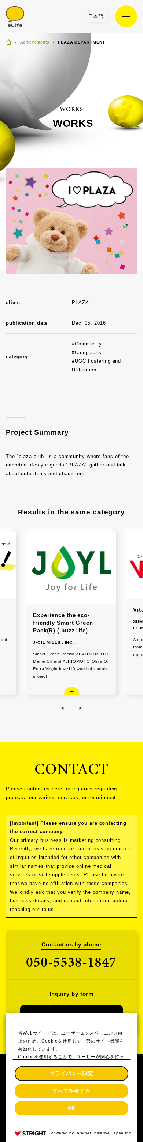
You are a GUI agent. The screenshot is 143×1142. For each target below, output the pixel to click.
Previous (65, 708)
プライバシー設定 (71, 1073)
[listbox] (96, 16)
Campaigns (88, 352)
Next (77, 708)
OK (71, 1108)
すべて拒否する (71, 1091)
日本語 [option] (96, 16)
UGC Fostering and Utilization (96, 365)
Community (88, 344)
